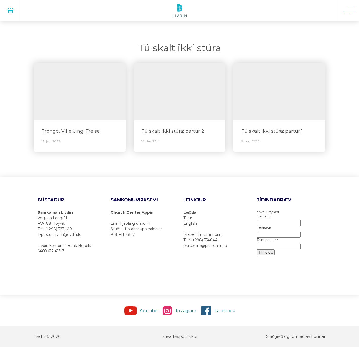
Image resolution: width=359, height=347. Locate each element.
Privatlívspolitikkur (180, 336)
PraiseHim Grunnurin (202, 234)
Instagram (186, 310)
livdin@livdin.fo (68, 234)
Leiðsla (189, 212)
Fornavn (263, 216)
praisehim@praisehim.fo (205, 245)
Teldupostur (267, 240)
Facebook (224, 310)
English (190, 223)
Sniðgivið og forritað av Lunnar (295, 336)
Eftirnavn (264, 228)
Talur (187, 218)
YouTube (148, 310)
